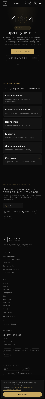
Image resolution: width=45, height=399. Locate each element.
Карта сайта (7, 312)
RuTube (6, 354)
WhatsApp (7, 350)
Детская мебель (9, 266)
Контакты (6, 302)
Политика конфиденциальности (15, 321)
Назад (24, 65)
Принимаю (22, 394)
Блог (4, 296)
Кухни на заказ (9, 256)
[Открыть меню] (40, 3)
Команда (6, 306)
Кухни (5, 283)
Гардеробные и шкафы (12, 259)
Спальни (6, 263)
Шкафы (6, 286)
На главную (24, 51)
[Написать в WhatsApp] (30, 3)
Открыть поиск (23, 58)
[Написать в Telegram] (35, 3)
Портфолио (7, 293)
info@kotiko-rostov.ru (11, 339)
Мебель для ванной (11, 269)
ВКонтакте (35, 350)
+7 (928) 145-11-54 (14, 206)
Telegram (18, 350)
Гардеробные (8, 272)
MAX (26, 350)
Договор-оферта (9, 324)
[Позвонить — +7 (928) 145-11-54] (26, 3)
